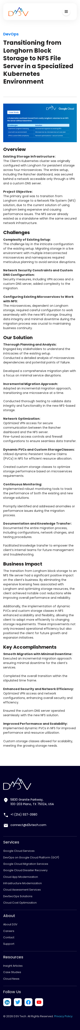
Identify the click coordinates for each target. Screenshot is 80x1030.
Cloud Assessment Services (22, 889)
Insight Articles (13, 966)
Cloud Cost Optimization (20, 902)
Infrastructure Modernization (22, 883)
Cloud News (11, 979)
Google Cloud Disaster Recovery (25, 870)
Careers (8, 931)
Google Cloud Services (19, 851)
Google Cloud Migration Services (25, 864)
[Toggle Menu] (66, 12)
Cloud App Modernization (20, 877)
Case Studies (12, 972)
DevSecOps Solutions (17, 896)
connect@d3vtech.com (28, 825)
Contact (8, 937)
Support (8, 944)
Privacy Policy (63, 1016)
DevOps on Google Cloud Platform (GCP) (31, 857)
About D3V (10, 924)
